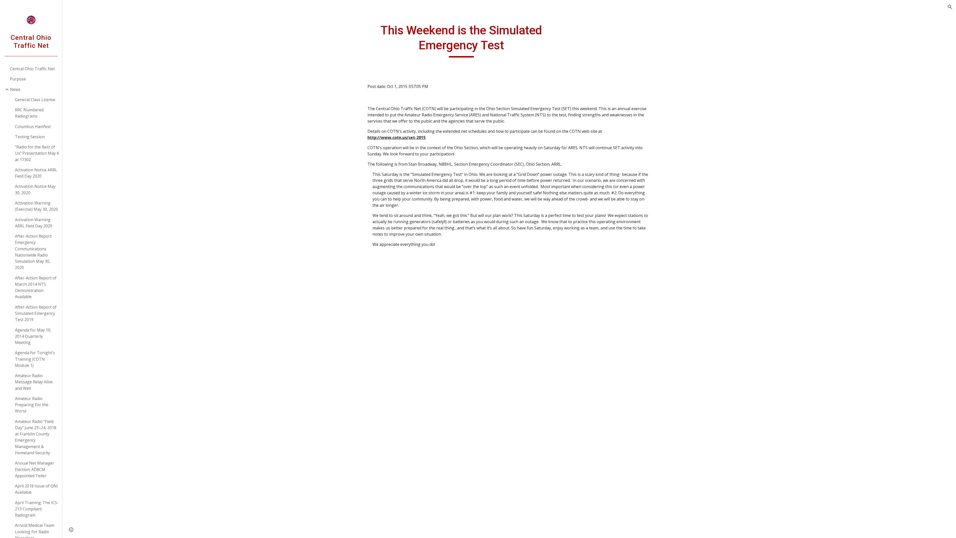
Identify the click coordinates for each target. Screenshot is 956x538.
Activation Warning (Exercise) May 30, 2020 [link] (36, 206)
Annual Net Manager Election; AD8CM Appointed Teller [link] (34, 469)
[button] (950, 7)
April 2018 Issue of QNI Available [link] (36, 489)
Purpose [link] (18, 79)
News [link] (15, 89)
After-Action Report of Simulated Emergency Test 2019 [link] (36, 313)
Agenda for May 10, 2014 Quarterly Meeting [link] (33, 336)
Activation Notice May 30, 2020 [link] (35, 189)
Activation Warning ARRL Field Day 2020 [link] (33, 223)
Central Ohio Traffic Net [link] (32, 68)
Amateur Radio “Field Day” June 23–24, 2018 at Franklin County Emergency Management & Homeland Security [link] (35, 437)
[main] (461, 40)
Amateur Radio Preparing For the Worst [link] (31, 405)
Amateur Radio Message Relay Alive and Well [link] (34, 382)
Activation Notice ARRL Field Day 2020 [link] (36, 173)
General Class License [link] (35, 99)
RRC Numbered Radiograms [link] (29, 113)
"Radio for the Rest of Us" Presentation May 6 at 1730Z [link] (37, 153)
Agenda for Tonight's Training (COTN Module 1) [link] (35, 359)
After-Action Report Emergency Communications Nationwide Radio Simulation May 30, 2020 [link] (33, 251)
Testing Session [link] (30, 136)
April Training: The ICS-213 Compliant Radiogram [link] (37, 509)
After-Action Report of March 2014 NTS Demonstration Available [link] (36, 287)
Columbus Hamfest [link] (33, 126)
